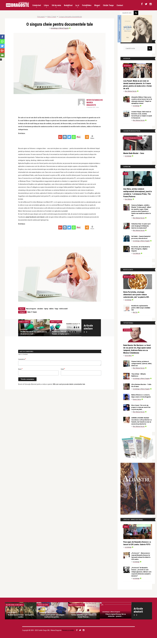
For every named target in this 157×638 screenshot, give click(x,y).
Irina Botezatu (136, 253)
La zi (77, 5)
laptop (46, 309)
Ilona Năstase (128, 199)
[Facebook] (2, 37)
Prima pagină (41, 16)
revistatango (23, 329)
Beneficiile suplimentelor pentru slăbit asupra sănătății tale (140, 308)
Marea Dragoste (31, 309)
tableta (51, 309)
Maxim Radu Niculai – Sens (133, 153)
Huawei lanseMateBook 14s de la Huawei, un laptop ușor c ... (63, 333)
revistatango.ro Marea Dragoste (60, 28)
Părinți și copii (43, 605)
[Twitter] (69, 137)
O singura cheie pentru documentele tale (70, 16)
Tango (56, 309)
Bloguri (97, 5)
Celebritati (36, 5)
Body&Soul (68, 5)
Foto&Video (86, 5)
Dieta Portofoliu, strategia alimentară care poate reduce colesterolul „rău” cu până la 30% (136, 294)
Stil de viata (56, 5)
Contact (120, 5)
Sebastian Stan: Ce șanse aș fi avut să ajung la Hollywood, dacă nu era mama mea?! (140, 226)
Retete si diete (129, 277)
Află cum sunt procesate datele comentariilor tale (69, 384)
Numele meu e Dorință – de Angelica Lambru (21, 616)
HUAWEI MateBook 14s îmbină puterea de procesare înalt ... (33, 333)
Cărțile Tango (108, 5)
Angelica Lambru (12, 612)
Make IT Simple (51, 16)
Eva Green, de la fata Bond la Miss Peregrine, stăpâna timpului (140, 249)
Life (102, 605)
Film (125, 174)
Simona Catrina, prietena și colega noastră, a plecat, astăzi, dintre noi (141, 363)
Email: (63, 369)
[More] (87, 137)
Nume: (20, 369)
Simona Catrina (137, 399)
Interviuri (127, 66)
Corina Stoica (128, 355)
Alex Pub (135, 312)
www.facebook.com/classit (35, 217)
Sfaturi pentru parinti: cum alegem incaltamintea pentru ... (52, 616)
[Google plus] (60, 137)
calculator (40, 309)
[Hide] (1, 59)
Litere (46, 5)
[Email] (2, 55)
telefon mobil (63, 309)
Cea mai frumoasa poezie (132, 138)
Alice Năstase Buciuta (131, 91)
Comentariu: (22, 359)
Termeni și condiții (68, 630)
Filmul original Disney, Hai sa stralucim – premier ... (116, 615)
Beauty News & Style (76, 605)
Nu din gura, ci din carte (14, 605)
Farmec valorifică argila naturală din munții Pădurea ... (84, 616)
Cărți (126, 527)
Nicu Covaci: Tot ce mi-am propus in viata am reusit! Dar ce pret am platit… (140, 407)
